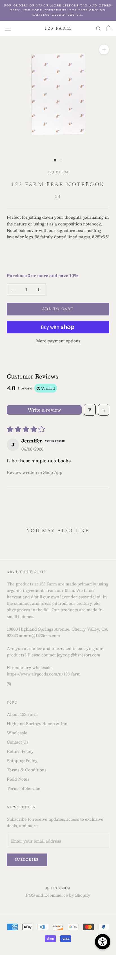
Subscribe (27, 859)
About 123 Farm (22, 714)
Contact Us (17, 742)
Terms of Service (23, 788)
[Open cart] (108, 28)
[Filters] (90, 410)
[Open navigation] (8, 28)
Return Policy (20, 751)
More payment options (58, 340)
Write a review (44, 410)
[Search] (98, 28)
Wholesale (17, 733)
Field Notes (18, 779)
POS (30, 895)
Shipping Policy (22, 760)
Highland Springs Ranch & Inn (37, 723)
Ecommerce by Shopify (67, 895)
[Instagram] (9, 683)
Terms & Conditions (26, 770)
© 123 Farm (58, 888)
